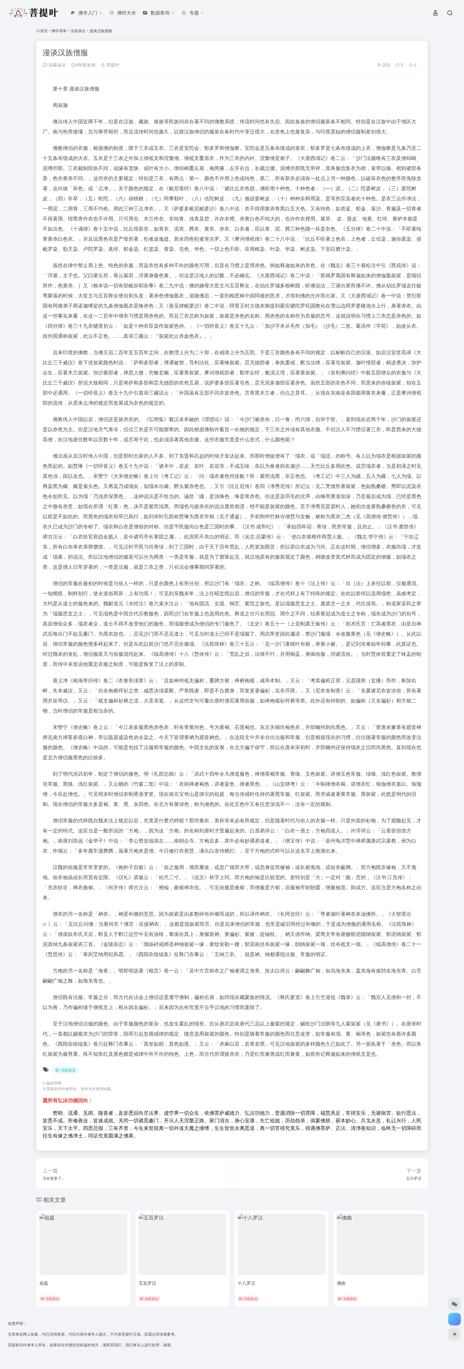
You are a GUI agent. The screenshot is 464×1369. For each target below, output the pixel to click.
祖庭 (43, 1283)
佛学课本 (59, 30)
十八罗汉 (246, 1283)
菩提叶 (112, 65)
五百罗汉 (147, 1283)
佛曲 (341, 1283)
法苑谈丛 (78, 30)
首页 (44, 30)
